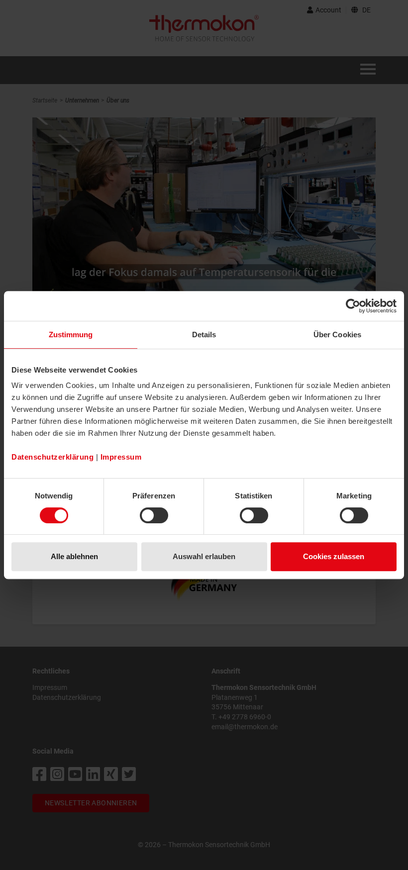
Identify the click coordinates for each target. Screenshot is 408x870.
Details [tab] (204, 334)
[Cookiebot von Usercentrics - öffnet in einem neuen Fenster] (353, 305)
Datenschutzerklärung (52, 457)
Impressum (121, 457)
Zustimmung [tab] (71, 334)
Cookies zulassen (333, 556)
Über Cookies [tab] (337, 334)
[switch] (154, 515)
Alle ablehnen (74, 556)
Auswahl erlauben (204, 556)
